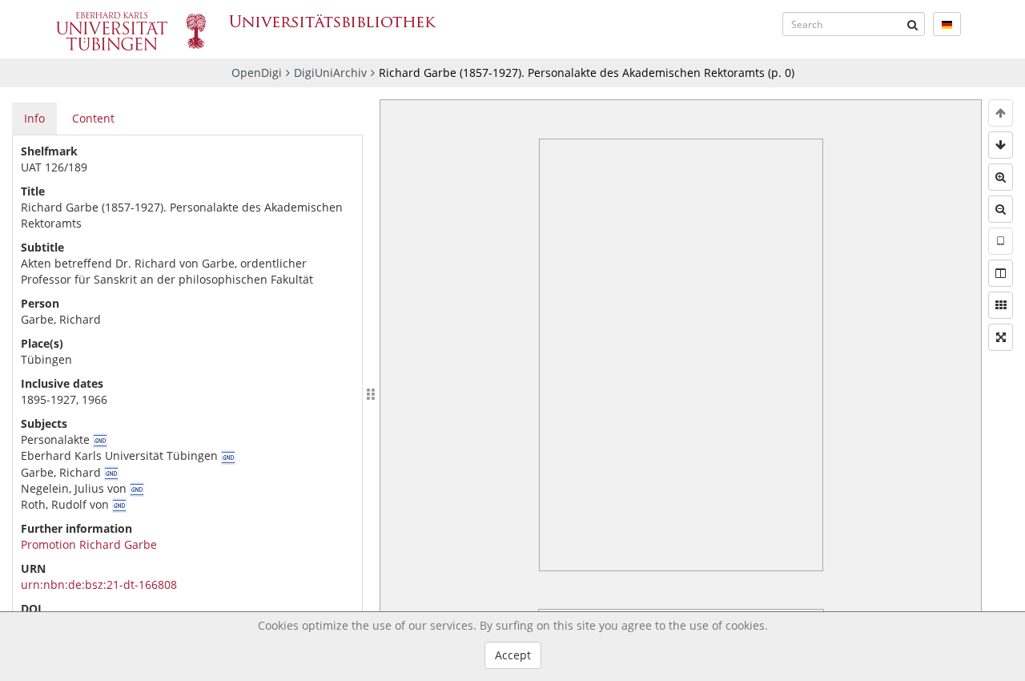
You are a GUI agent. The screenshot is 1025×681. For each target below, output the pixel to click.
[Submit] (913, 24)
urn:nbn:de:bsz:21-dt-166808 (99, 584)
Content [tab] (93, 118)
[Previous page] (1000, 113)
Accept (513, 655)
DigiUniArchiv (330, 72)
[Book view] (1000, 273)
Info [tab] (34, 118)
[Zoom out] (1000, 209)
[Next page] (1000, 145)
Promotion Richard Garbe (89, 544)
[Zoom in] (1000, 177)
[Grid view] (1000, 305)
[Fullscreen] (1000, 337)
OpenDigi (256, 72)
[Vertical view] (1000, 241)
